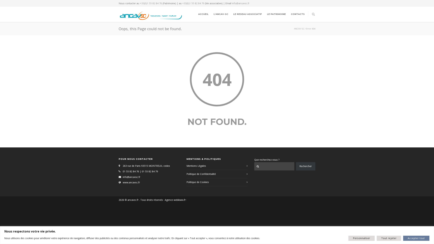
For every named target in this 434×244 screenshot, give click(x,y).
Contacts (298, 14)
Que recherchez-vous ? (266, 159)
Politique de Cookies (197, 182)
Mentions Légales (196, 165)
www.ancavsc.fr (131, 182)
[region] (217, 235)
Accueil (203, 14)
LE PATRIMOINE (276, 14)
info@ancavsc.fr (240, 3)
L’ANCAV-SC (221, 14)
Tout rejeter (389, 238)
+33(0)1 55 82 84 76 (151, 3)
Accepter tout (416, 238)
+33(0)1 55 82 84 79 (193, 3)
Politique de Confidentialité (201, 174)
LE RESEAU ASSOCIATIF (247, 14)
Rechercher (305, 166)
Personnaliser (361, 238)
